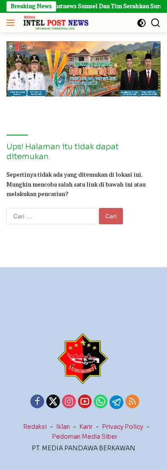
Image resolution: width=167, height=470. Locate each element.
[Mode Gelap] (141, 23)
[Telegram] (116, 402)
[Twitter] (53, 402)
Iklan (63, 427)
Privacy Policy (122, 427)
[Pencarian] (156, 23)
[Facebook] (37, 402)
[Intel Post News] (54, 22)
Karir (85, 427)
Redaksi (35, 427)
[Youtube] (85, 402)
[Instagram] (69, 402)
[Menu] (12, 22)
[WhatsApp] (100, 402)
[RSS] (132, 402)
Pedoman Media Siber (84, 436)
